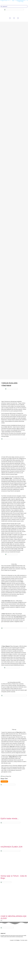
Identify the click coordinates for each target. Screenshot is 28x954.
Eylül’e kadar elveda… (10, 818)
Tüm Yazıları (4, 781)
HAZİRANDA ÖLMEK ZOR (11, 847)
